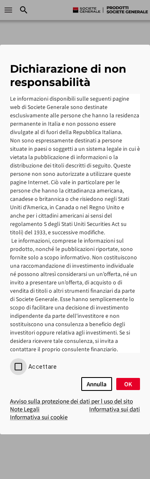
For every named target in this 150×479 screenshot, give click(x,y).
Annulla (97, 384)
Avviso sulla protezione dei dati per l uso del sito (71, 401)
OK (128, 384)
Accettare (42, 366)
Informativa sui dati (114, 409)
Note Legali (25, 409)
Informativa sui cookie (39, 417)
